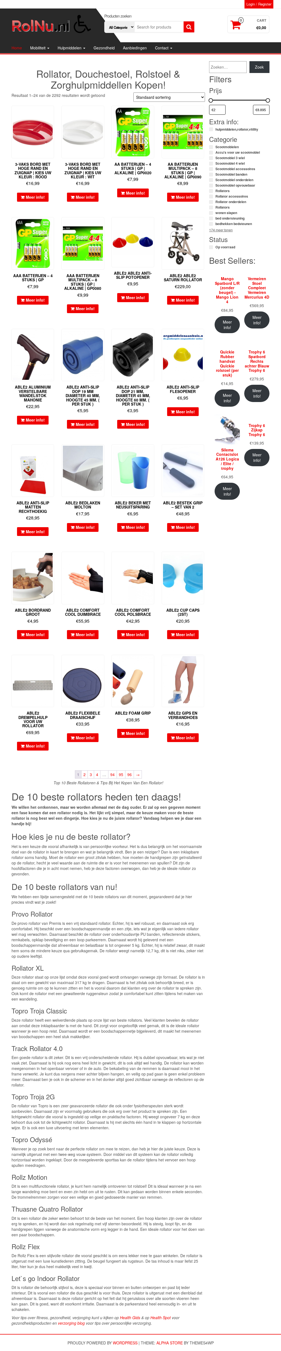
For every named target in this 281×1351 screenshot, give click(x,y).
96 (129, 774)
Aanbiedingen (135, 47)
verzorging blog (71, 1323)
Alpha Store (169, 1343)
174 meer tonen (221, 229)
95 (121, 774)
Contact (162, 47)
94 (112, 774)
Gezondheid (104, 47)
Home (17, 47)
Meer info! (35, 197)
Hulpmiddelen (70, 47)
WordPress (125, 1343)
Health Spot (160, 1317)
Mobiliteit (38, 47)
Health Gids (130, 1317)
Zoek (259, 67)
